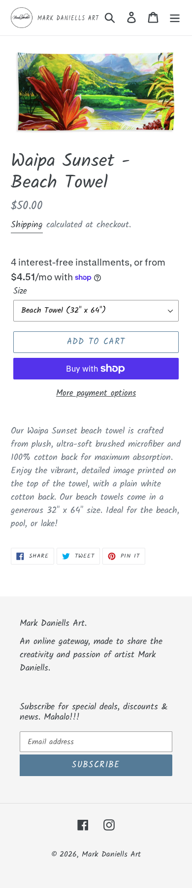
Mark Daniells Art (111, 854)
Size (20, 291)
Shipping (27, 225)
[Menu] (175, 18)
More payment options (96, 393)
